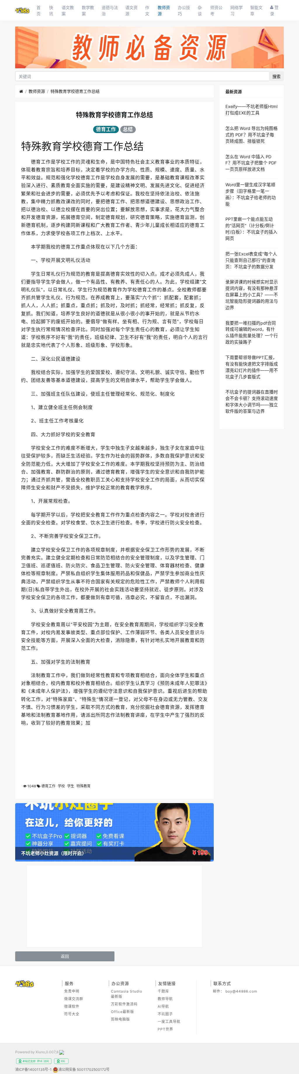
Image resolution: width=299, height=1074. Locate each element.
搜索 (276, 76)
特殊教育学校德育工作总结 (75, 91)
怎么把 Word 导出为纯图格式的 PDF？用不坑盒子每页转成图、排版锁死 (251, 135)
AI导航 (163, 1006)
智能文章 (256, 10)
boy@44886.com (241, 991)
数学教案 (88, 10)
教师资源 (164, 10)
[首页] (21, 91)
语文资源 (131, 10)
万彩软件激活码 (124, 1004)
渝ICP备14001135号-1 (33, 1069)
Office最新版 (122, 1011)
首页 (38, 10)
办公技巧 (184, 10)
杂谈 (200, 10)
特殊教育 (84, 786)
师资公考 (216, 10)
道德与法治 (110, 10)
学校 (61, 786)
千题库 (163, 991)
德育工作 (106, 129)
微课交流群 (73, 999)
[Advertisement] (114, 906)
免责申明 (71, 991)
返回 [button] (65, 956)
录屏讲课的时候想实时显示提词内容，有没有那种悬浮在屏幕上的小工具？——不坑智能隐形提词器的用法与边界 (251, 294)
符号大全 (71, 1014)
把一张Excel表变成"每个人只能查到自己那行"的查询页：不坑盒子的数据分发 (251, 260)
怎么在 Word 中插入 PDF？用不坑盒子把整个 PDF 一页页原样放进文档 (251, 163)
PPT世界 (165, 1029)
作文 (147, 10)
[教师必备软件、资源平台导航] (149, 48)
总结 (128, 129)
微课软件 (71, 1006)
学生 (70, 786)
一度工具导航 (169, 1021)
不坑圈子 (165, 1014)
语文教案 (68, 10)
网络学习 (236, 10)
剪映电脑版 (120, 1019)
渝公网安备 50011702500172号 (83, 1069)
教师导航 (165, 999)
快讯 (51, 10)
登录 (274, 10)
